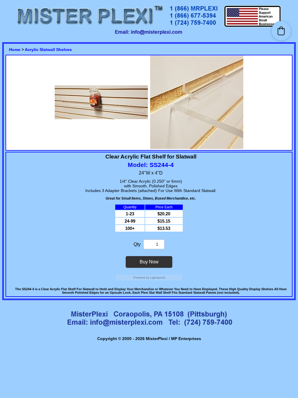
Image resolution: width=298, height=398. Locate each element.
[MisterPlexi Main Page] (89, 26)
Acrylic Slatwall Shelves (48, 49)
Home (14, 49)
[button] (281, 31)
